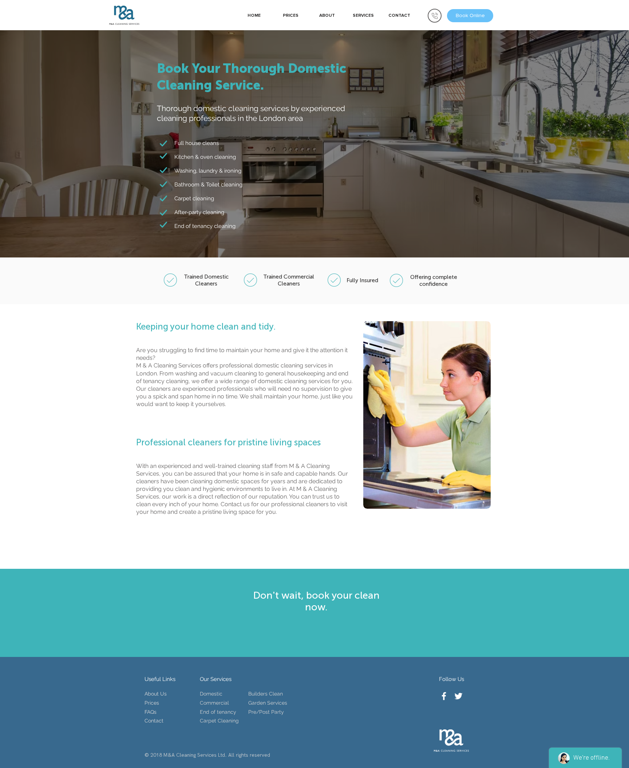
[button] (363, 15)
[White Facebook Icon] (444, 696)
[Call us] (435, 16)
